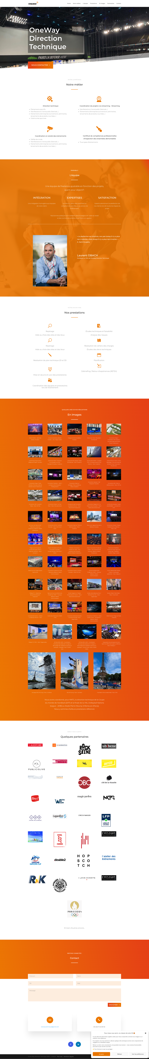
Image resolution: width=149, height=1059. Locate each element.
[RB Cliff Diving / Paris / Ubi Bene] (74, 689)
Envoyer (113, 1005)
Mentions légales (69, 1056)
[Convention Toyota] (74, 566)
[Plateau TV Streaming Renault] (35, 589)
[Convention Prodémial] (55, 566)
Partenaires (110, 3)
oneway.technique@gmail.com (50, 1026)
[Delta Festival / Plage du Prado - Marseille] (113, 612)
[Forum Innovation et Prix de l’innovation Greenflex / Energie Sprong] (55, 544)
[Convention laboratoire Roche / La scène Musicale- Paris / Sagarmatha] (74, 612)
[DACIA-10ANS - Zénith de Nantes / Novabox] (35, 434)
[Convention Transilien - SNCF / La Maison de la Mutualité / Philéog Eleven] (55, 479)
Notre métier (77, 3)
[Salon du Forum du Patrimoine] (55, 589)
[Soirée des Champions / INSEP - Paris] (55, 612)
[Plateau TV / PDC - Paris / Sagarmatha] (37, 638)
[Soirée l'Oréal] (113, 589)
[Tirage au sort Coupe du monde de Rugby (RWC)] (35, 544)
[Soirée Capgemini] (74, 589)
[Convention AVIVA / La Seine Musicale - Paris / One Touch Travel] (55, 521)
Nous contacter (39, 65)
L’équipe (85, 3)
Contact (118, 3)
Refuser (119, 1054)
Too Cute (59, 1056)
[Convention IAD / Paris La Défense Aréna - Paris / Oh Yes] (113, 479)
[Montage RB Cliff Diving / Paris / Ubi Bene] (42, 689)
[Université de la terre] (35, 612)
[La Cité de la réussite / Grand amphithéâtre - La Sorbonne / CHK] (113, 500)
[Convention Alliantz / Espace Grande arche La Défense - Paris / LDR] (113, 521)
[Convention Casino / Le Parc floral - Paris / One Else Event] (55, 500)
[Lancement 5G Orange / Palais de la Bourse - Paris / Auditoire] (74, 457)
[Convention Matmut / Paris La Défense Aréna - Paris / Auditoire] (74, 521)
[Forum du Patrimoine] (94, 566)
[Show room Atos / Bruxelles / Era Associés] (94, 434)
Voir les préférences (138, 1054)
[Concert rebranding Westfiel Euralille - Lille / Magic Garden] (55, 434)
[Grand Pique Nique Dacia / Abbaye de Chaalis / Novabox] (35, 457)
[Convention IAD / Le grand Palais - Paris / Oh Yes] (35, 500)
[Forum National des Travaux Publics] (113, 566)
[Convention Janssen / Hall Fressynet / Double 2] (94, 478)
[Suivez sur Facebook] (70, 1044)
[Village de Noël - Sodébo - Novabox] (74, 434)
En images (102, 3)
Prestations (93, 3)
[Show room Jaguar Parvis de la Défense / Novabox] (94, 521)
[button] (145, 1033)
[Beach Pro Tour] (35, 566)
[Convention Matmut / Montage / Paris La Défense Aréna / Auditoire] (74, 479)
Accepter (101, 1054)
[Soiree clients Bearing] (94, 589)
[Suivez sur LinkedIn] (78, 1044)
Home (69, 3)
